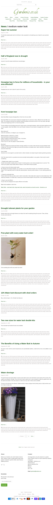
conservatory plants (45, 275)
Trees (33, 283)
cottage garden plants (5, 276)
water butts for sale (23, 47)
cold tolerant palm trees (14, 275)
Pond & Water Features (22, 20)
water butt (24, 45)
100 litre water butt (5, 67)
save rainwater (15, 45)
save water (20, 45)
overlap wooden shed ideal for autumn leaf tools (34, 305)
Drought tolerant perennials (14, 222)
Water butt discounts (14, 73)
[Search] (35, 4)
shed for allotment (38, 307)
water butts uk (30, 47)
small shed (20, 308)
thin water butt (24, 71)
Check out (30, 1)
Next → (32, 436)
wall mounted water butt (31, 71)
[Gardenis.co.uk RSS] (4, 464)
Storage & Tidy (33, 20)
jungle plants (31, 279)
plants (15, 282)
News (4, 26)
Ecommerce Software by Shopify (33, 496)
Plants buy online (20, 282)
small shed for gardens (27, 308)
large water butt (46, 68)
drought (7, 222)
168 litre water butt (12, 95)
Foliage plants (15, 278)
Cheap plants (3, 275)
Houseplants (17, 279)
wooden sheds (4, 312)
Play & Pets (12, 20)
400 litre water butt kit (6, 42)
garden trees (24, 278)
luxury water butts (11, 70)
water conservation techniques (39, 47)
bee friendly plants (46, 273)
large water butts (6, 44)
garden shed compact (42, 304)
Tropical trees (45, 283)
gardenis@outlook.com (36, 471)
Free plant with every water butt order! (17, 233)
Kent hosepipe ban (9, 112)
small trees (29, 283)
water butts (18, 47)
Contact (16, 17)
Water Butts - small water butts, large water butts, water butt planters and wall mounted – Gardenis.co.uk (24, 187)
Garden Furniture (44, 17)
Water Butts (40, 20)
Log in (22, 492)
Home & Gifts (26, 19)
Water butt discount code (5, 73)
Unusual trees (3, 285)
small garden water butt (37, 197)
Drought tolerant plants (24, 222)
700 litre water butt (27, 356)
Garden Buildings (34, 17)
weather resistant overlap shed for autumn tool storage (35, 311)
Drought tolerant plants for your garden (18, 208)
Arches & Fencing (24, 17)
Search (19, 494)
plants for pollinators (37, 282)
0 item (24, 1)
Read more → (4, 39)
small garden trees (16, 283)
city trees (8, 275)
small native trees (23, 283)
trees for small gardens (38, 283)
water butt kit (6, 47)
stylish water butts (17, 71)
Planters (45, 19)
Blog (33, 494)
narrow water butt (25, 70)
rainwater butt (39, 44)
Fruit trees (20, 278)
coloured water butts (29, 67)
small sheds (44, 308)
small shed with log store (36, 308)
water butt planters (34, 102)
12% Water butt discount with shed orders (19, 293)
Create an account (28, 492)
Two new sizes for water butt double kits (18, 320)
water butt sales (12, 47)
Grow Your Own (17, 19)
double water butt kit (28, 42)
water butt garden (40, 73)
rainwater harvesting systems (6, 45)
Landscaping (34, 19)
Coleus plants (22, 275)
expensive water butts (10, 68)
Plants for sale (44, 282)
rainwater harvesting (46, 44)
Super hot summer (9, 30)
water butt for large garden (40, 45)
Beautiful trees (40, 273)
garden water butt (36, 42)
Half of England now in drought (14, 56)
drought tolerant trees (33, 222)
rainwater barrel (34, 44)
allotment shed (5, 304)
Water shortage (7, 373)
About (11, 17)
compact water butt (36, 67)
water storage (3, 48)
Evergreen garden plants (43, 276)
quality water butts (26, 44)
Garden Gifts (8, 19)
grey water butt (40, 68)
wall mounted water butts (41, 71)
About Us (24, 494)
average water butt (13, 42)
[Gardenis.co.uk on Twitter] (2, 464)
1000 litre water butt (13, 356)
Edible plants (35, 276)
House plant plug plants (10, 279)
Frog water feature (33, 97)
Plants (40, 19)
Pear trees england (9, 282)
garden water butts (43, 42)
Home (6, 17)
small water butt (11, 71)
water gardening (48, 47)
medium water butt (12, 44)
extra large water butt (19, 68)
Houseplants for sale (24, 279)
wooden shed (48, 311)
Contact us (29, 494)
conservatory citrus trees (37, 275)
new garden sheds (21, 305)
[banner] (26, 11)
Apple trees (27, 273)
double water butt (21, 42)
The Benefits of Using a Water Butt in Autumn (20, 344)
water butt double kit (30, 45)
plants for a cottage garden (28, 282)
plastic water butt (20, 44)
